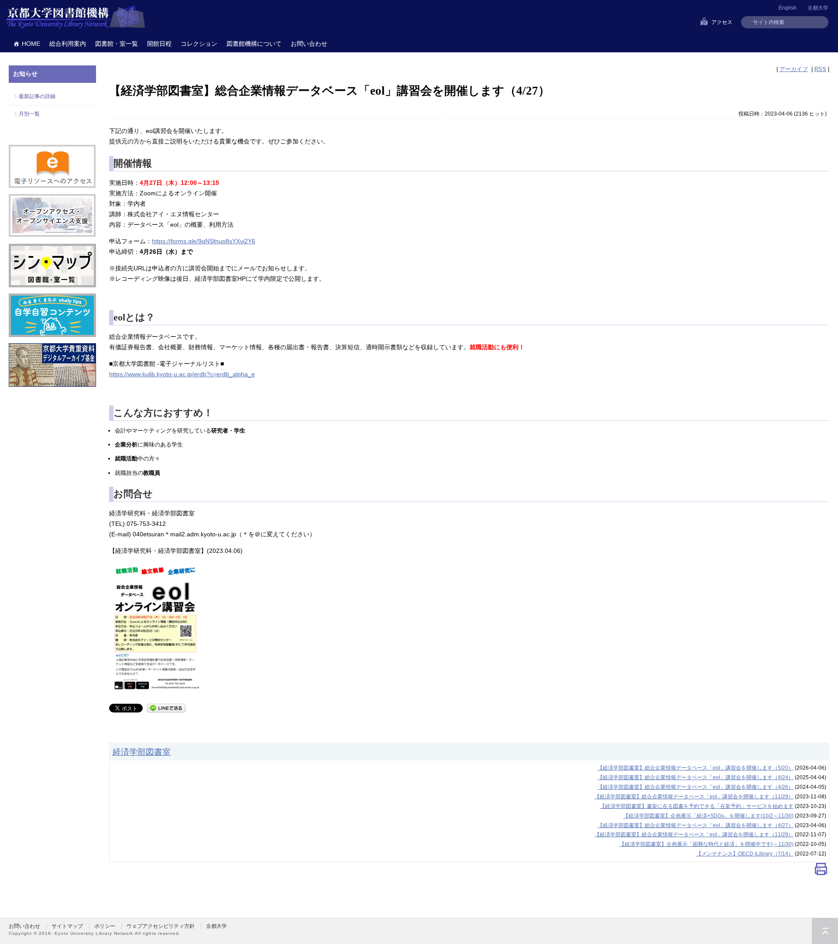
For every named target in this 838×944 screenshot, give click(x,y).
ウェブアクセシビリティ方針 (161, 926)
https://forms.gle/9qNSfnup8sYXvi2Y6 (203, 241)
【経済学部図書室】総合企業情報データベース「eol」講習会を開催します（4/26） (695, 787)
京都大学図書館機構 (76, 17)
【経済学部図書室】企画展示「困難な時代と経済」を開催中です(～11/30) (706, 844)
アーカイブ (794, 69)
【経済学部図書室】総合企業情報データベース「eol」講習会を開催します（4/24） (695, 777)
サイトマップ (67, 926)
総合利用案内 (67, 43)
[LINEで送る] (166, 707)
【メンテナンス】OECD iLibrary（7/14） (744, 854)
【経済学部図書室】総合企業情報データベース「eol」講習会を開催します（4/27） (695, 825)
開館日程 (159, 43)
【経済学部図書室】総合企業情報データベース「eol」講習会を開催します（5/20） (695, 768)
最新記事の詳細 (37, 96)
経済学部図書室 (142, 752)
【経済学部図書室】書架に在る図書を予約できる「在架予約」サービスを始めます (696, 806)
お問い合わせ (309, 43)
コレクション (199, 43)
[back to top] (825, 931)
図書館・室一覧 (116, 43)
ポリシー (104, 926)
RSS (820, 69)
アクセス (721, 22)
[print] (821, 871)
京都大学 (817, 8)
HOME (31, 43)
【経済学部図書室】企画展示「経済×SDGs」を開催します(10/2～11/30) (708, 816)
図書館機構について (254, 43)
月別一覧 (29, 114)
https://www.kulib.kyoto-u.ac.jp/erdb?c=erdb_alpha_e (182, 374)
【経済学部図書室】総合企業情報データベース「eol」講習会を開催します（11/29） (693, 797)
